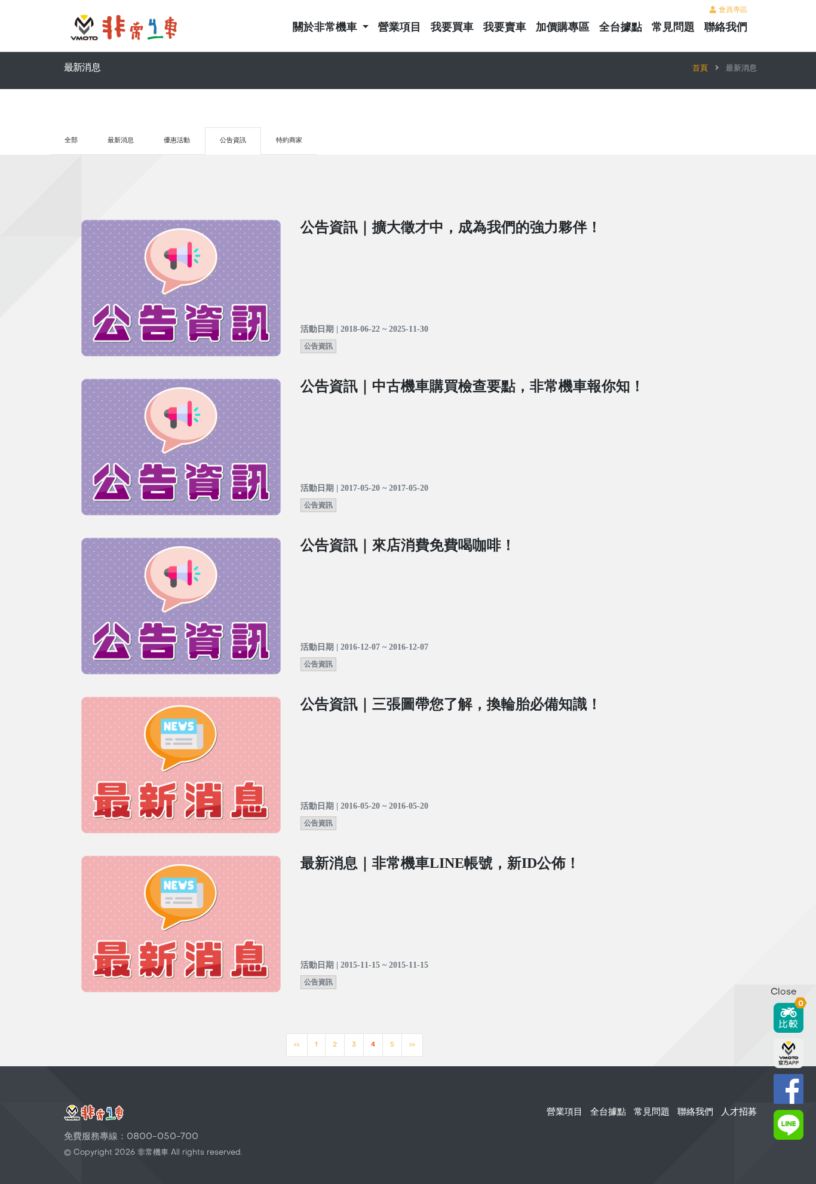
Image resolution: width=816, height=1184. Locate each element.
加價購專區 (563, 28)
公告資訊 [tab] (233, 140)
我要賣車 (504, 28)
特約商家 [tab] (289, 140)
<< (297, 1045)
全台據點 (620, 28)
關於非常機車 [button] (326, 28)
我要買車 (452, 28)
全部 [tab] (71, 140)
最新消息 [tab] (121, 140)
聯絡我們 (725, 28)
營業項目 (399, 28)
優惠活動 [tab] (177, 140)
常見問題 (673, 28)
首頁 (700, 68)
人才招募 (739, 1112)
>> (412, 1045)
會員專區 (731, 10)
